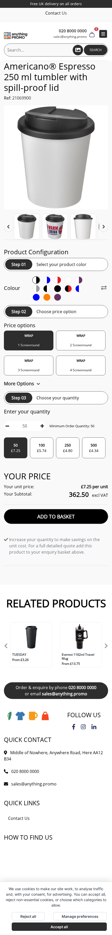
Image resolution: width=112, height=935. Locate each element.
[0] (92, 34)
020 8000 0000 (82, 687)
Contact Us (56, 13)
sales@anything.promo (70, 36)
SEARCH (96, 50)
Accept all (59, 927)
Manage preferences (80, 916)
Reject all (28, 916)
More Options (19, 383)
